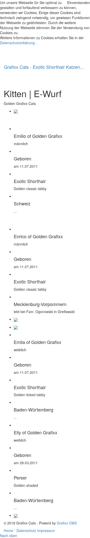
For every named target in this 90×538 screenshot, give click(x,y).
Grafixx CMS (67, 522)
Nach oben (8, 535)
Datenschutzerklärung (17, 42)
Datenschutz (26, 530)
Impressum (46, 530)
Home (8, 530)
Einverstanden (78, 2)
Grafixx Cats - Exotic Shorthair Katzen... (44, 67)
